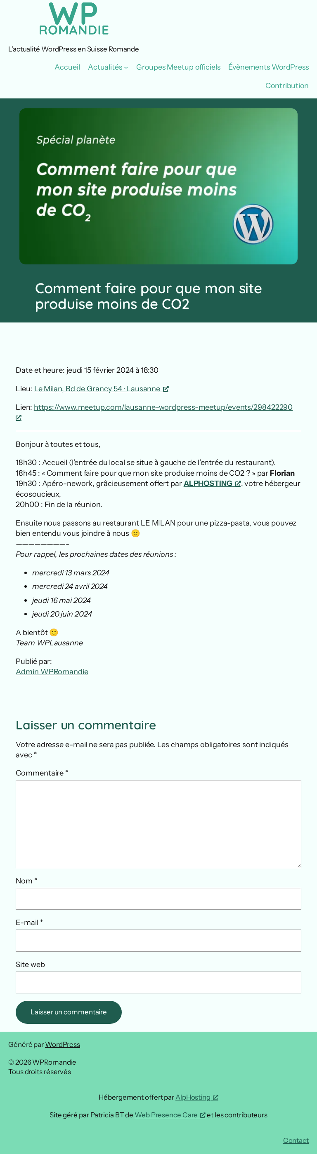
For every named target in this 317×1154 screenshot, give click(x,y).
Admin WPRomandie (52, 671)
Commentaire (42, 773)
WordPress (62, 1044)
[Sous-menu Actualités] (126, 67)
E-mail (29, 922)
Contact (296, 1140)
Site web (30, 964)
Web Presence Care (166, 1115)
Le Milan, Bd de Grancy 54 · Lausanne (97, 388)
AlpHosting (193, 1097)
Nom (26, 880)
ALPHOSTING (208, 483)
